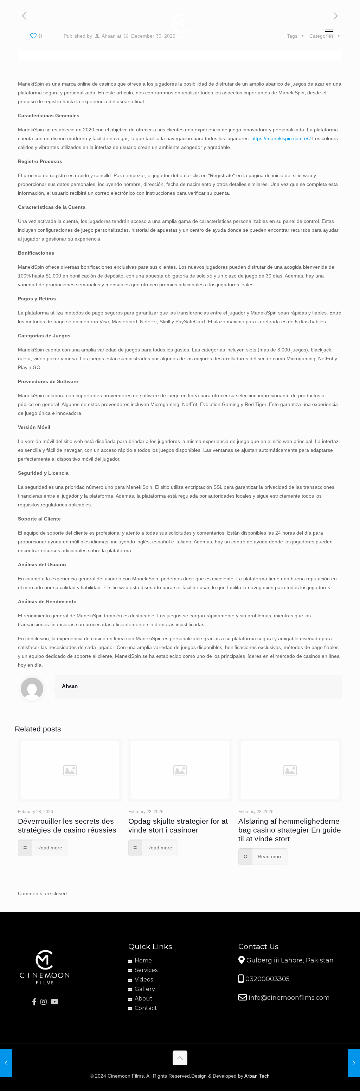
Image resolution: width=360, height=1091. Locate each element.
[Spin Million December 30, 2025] (6, 1063)
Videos (144, 979)
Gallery (145, 989)
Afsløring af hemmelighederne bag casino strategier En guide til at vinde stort (289, 830)
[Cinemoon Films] (180, 31)
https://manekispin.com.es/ (281, 138)
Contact (146, 1008)
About (144, 998)
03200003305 (267, 979)
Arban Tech (257, 1076)
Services (146, 970)
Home (143, 960)
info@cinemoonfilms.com (288, 998)
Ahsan (70, 686)
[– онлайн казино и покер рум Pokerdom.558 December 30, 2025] (354, 1063)
